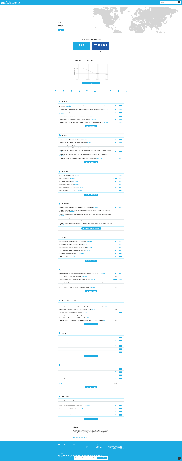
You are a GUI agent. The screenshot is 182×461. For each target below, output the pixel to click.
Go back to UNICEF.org (61, 449)
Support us (98, 444)
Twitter (97, 446)
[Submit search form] (170, 2)
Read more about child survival (91, 194)
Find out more (68, 106)
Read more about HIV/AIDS (91, 291)
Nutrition (110, 92)
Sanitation (118, 92)
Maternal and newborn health (102, 93)
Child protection (63, 92)
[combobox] (169, 2)
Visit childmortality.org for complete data (91, 83)
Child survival (71, 92)
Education (87, 92)
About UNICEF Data (89, 444)
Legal (86, 447)
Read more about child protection (91, 162)
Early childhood (79, 92)
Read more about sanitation (91, 387)
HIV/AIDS (95, 92)
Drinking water (126, 92)
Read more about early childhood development (91, 228)
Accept (100, 458)
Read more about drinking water (91, 418)
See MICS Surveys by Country (78, 437)
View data (120, 109)
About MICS (85, 437)
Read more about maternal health (91, 324)
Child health (56, 92)
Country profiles (61, 22)
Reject (105, 458)
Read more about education (91, 260)
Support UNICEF (99, 447)
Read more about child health (91, 126)
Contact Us (87, 446)
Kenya (60, 30)
